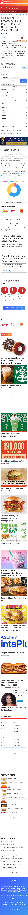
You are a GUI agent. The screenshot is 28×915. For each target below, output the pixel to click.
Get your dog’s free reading (16, 143)
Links (9, 909)
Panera (15, 734)
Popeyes (3, 737)
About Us (10, 890)
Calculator (14, 4)
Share (4, 37)
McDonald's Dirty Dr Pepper (7, 844)
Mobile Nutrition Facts (14, 891)
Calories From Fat (6, 84)
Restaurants (4, 4)
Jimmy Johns (17, 728)
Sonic (2, 739)
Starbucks (16, 739)
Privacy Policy (16, 909)
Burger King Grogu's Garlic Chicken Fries (10, 861)
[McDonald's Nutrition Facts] (5, 211)
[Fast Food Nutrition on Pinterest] (11, 881)
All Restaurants (14, 749)
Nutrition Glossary (11, 888)
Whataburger (17, 745)
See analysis (24, 80)
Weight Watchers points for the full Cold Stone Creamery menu (14, 308)
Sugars (3, 110)
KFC (2, 731)
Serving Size (4, 77)
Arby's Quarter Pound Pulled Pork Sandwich (11, 858)
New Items (23, 4)
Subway (2, 742)
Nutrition (3, 11)
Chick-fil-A (3, 722)
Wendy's (3, 745)
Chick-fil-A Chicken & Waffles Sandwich (10, 841)
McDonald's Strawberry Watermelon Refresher (12, 847)
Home (3, 886)
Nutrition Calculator (20, 886)
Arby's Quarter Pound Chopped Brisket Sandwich (12, 856)
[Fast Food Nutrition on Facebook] (8, 881)
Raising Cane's (17, 737)
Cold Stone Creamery (17, 133)
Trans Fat (4, 95)
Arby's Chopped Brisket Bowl (8, 850)
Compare (24, 67)
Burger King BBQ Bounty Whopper (9, 867)
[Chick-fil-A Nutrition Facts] (13, 325)
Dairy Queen (17, 725)
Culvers (2, 725)
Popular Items (23, 11)
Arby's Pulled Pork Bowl (6, 853)
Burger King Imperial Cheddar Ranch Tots (11, 864)
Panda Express (4, 734)
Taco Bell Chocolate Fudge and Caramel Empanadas (13, 872)
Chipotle (16, 722)
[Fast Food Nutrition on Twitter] (14, 881)
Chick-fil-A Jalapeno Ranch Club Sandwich (11, 870)
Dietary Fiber (5, 107)
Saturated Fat (5, 92)
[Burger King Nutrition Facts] (21, 211)
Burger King (17, 720)
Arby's (2, 720)
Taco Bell (16, 742)
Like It (6, 72)
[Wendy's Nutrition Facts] (13, 211)
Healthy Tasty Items (20, 890)
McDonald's (17, 731)
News (2, 888)
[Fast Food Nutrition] (6, 1)
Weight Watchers (15, 11)
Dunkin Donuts (4, 728)
